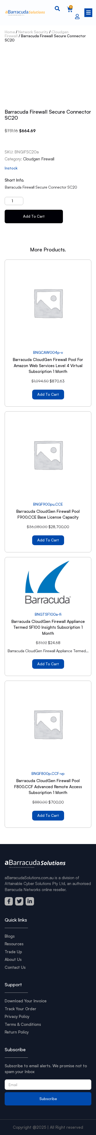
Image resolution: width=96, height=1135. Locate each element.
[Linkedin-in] (30, 901)
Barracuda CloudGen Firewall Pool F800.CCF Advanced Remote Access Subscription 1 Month (48, 786)
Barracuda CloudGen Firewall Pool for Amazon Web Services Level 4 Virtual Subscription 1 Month (48, 365)
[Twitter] (19, 901)
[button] (87, 12)
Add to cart (34, 216)
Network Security (33, 32)
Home (10, 32)
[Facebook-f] (9, 901)
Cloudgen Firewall (38, 158)
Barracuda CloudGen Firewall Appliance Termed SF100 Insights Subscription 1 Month (48, 627)
